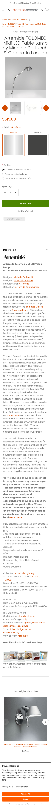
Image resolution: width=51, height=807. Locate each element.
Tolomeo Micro (20, 310)
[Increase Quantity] (15, 192)
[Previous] (5, 108)
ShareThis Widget (14, 219)
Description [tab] (9, 249)
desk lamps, (9, 626)
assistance (15, 517)
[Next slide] (45, 722)
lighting (27, 622)
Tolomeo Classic (34, 306)
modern (28, 629)
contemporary (11, 632)
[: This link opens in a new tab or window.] (14, 257)
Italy (24, 619)
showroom (13, 415)
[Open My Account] (41, 10)
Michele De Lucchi (23, 277)
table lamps (38, 622)
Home (4, 20)
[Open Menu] (3, 10)
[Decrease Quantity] (5, 192)
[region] (25, 108)
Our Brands (14, 20)
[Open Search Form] (9, 10)
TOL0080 (34, 576)
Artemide (24, 20)
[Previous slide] (5, 722)
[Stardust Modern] (25, 10)
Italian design (17, 629)
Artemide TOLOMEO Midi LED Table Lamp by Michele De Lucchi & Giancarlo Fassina (24, 25)
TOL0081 (7, 579)
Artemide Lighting (24, 573)
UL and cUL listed (26, 616)
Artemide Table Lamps (27, 287)
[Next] (46, 108)
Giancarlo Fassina (23, 280)
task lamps (22, 626)
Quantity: (7, 186)
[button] (15, 108)
